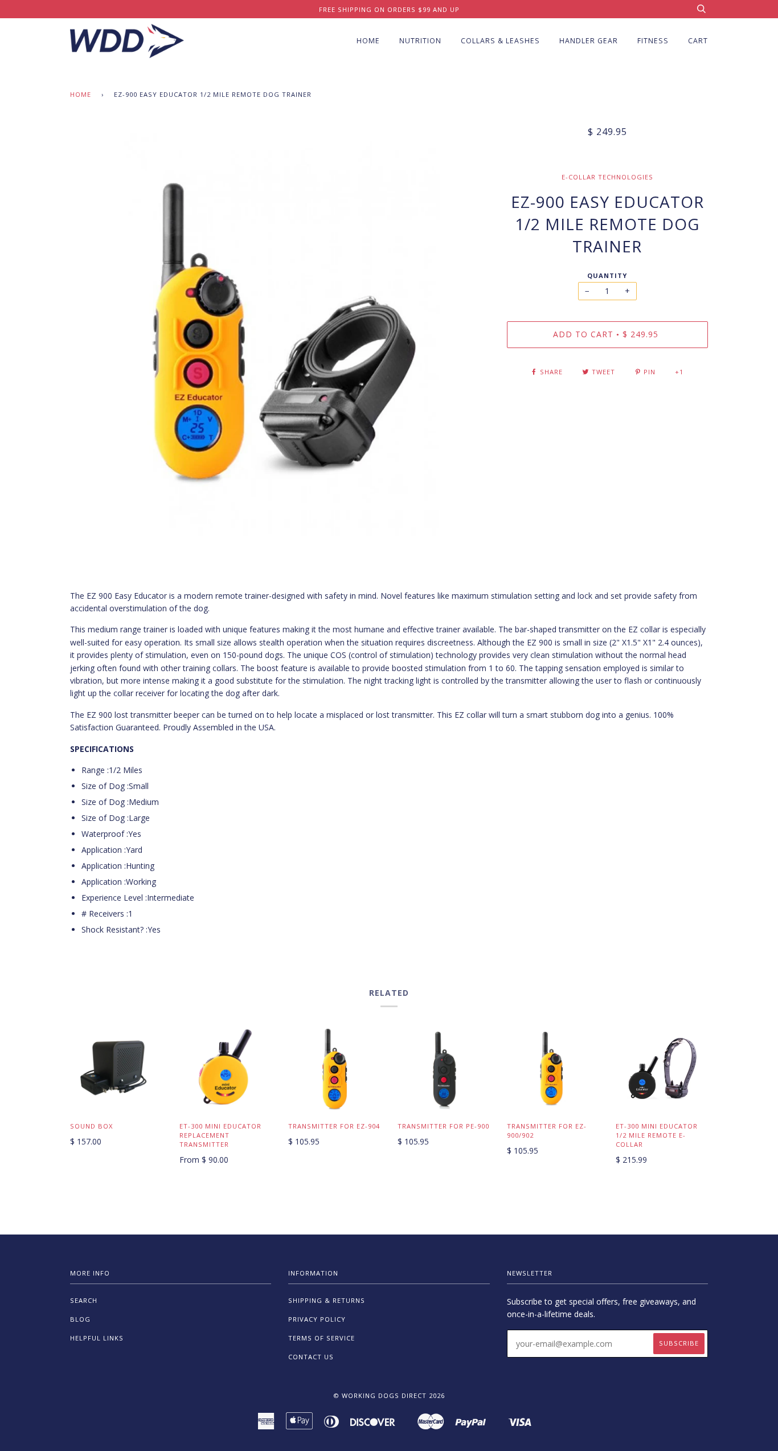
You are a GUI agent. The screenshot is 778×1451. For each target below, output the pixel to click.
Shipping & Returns (326, 1300)
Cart (698, 41)
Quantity (607, 275)
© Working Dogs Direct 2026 (389, 1395)
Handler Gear (588, 41)
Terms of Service (321, 1338)
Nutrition (420, 41)
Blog (80, 1319)
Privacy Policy (317, 1319)
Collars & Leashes (500, 41)
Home (368, 41)
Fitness (653, 41)
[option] (280, 330)
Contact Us (311, 1356)
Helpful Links (97, 1338)
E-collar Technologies (607, 177)
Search (83, 1300)
